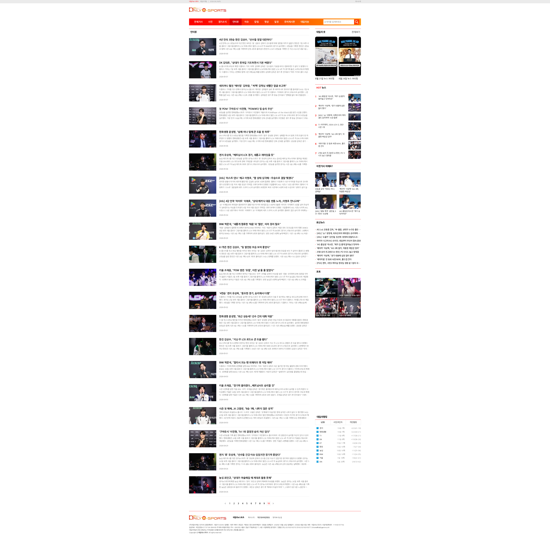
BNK (320, 454)
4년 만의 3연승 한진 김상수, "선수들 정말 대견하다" (245, 40)
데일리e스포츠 (193, 1)
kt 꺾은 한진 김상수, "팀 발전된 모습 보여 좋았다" (244, 247)
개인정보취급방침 (263, 517)
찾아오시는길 (277, 517)
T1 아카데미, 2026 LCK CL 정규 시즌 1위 (330, 126)
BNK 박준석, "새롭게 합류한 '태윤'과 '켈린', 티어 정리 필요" (250, 224)
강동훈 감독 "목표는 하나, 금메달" (325, 190)
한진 (320, 447)
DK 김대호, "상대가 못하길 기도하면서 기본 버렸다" (245, 63)
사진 (210, 22)
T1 (319, 436)
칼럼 (256, 22)
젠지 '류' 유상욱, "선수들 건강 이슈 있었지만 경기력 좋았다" (250, 455)
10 (268, 503)
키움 (320, 458)
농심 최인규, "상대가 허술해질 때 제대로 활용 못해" (245, 478)
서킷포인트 (338, 422)
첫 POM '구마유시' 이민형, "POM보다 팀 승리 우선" (246, 109)
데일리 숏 (320, 32)
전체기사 (198, 22)
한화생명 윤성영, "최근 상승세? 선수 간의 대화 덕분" (246, 316)
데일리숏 (305, 22)
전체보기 (356, 32)
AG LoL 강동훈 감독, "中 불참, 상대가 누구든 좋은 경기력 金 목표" (339, 230)
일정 (276, 22)
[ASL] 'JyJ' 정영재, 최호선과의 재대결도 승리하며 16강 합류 (331, 116)
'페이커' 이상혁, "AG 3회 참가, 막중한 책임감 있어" (331, 135)
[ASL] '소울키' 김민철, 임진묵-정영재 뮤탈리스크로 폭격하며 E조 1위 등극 (339, 237)
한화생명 (321, 432)
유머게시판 (289, 22)
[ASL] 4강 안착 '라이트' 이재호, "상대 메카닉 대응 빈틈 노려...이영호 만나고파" (259, 201)
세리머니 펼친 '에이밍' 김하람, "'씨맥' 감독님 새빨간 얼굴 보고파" (253, 86)
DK (319, 439)
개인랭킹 (353, 422)
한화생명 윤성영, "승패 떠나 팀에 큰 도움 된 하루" (244, 132)
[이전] (225, 503)
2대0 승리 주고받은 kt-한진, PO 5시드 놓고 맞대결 (331, 154)
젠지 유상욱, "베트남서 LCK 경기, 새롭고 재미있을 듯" (246, 155)
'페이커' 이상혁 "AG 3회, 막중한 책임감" (349, 190)
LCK (323, 422)
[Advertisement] (338, 366)
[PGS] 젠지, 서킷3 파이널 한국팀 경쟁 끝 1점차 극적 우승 (339, 263)
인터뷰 (235, 22)
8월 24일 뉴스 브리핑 (348, 78)
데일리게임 (203, 1)
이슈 (246, 22)
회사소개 (358, 1)
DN (319, 462)
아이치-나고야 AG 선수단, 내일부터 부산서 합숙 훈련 (339, 241)
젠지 (320, 428)
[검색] (356, 21)
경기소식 (222, 22)
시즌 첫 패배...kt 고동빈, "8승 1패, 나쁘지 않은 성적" (246, 409)
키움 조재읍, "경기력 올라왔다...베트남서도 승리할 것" (247, 385)
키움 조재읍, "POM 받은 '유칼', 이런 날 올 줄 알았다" (246, 270)
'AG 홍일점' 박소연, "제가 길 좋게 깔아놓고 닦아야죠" (331, 97)
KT (319, 443)
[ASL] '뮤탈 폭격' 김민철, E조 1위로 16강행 (325, 212)
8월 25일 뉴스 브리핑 (324, 78)
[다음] (273, 503)
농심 (320, 450)
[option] (338, 192)
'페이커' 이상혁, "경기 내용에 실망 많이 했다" (331, 107)
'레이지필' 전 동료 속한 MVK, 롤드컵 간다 (331, 145)
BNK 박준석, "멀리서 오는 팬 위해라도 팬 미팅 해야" (246, 362)
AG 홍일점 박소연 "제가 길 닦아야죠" (349, 212)
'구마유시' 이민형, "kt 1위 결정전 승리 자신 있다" (244, 432)
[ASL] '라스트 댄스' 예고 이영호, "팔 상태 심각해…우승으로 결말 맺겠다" (256, 178)
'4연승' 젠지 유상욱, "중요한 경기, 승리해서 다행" (244, 293)
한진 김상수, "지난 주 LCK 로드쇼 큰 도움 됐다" (243, 339)
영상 (266, 22)
